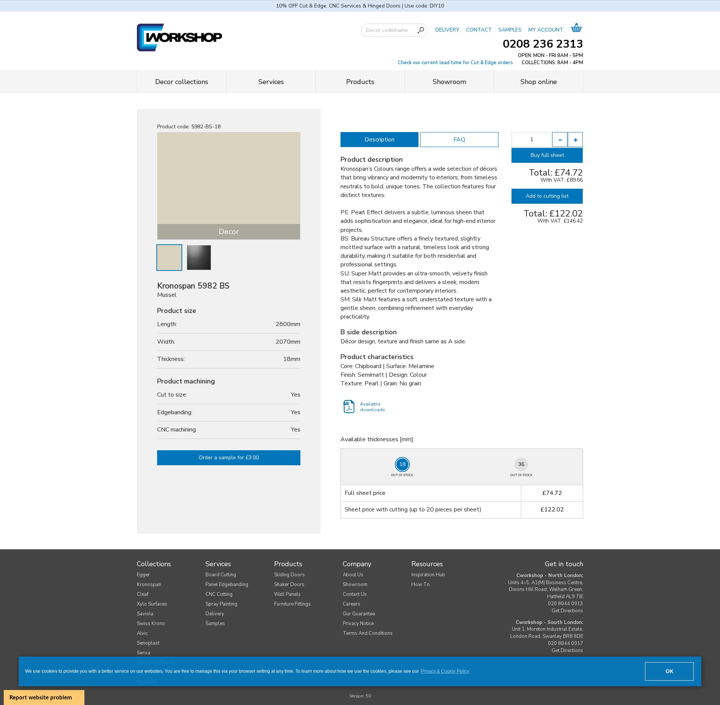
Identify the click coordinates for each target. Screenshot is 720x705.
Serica (143, 652)
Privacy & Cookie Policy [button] (445, 671)
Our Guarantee (359, 613)
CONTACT (479, 29)
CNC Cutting (219, 594)
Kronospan (149, 584)
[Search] (421, 30)
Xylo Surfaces (152, 604)
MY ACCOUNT (545, 29)
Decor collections (181, 81)
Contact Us (355, 594)
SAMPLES (510, 29)
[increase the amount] (575, 139)
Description (379, 139)
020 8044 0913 (565, 603)
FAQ (459, 139)
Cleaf (142, 594)
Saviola (145, 613)
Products (360, 81)
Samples (215, 623)
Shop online (538, 81)
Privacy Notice (358, 623)
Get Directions (567, 610)
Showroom (449, 81)
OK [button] (670, 671)
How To (420, 584)
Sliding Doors (289, 574)
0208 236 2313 (543, 44)
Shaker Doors (289, 584)
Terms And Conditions (368, 633)
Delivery (215, 613)
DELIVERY (447, 29)
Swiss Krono (151, 623)
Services (271, 81)
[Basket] (576, 29)
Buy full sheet (547, 155)
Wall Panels (287, 594)
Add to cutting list (547, 196)
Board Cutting (221, 574)
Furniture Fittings (292, 604)
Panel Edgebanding (227, 584)
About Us (353, 574)
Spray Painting (221, 604)
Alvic (142, 633)
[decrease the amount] (559, 139)
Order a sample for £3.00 (229, 457)
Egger (143, 574)
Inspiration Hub (428, 574)
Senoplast (148, 643)
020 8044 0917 (565, 643)
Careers (351, 604)
